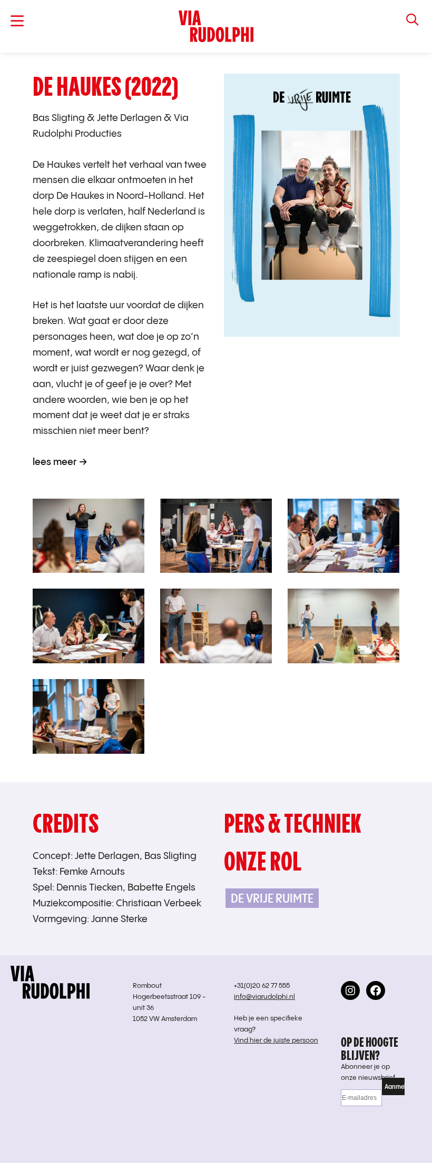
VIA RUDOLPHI (216, 26)
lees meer (55, 462)
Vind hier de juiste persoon (276, 1040)
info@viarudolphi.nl (264, 997)
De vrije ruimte (272, 898)
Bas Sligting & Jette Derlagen (97, 118)
